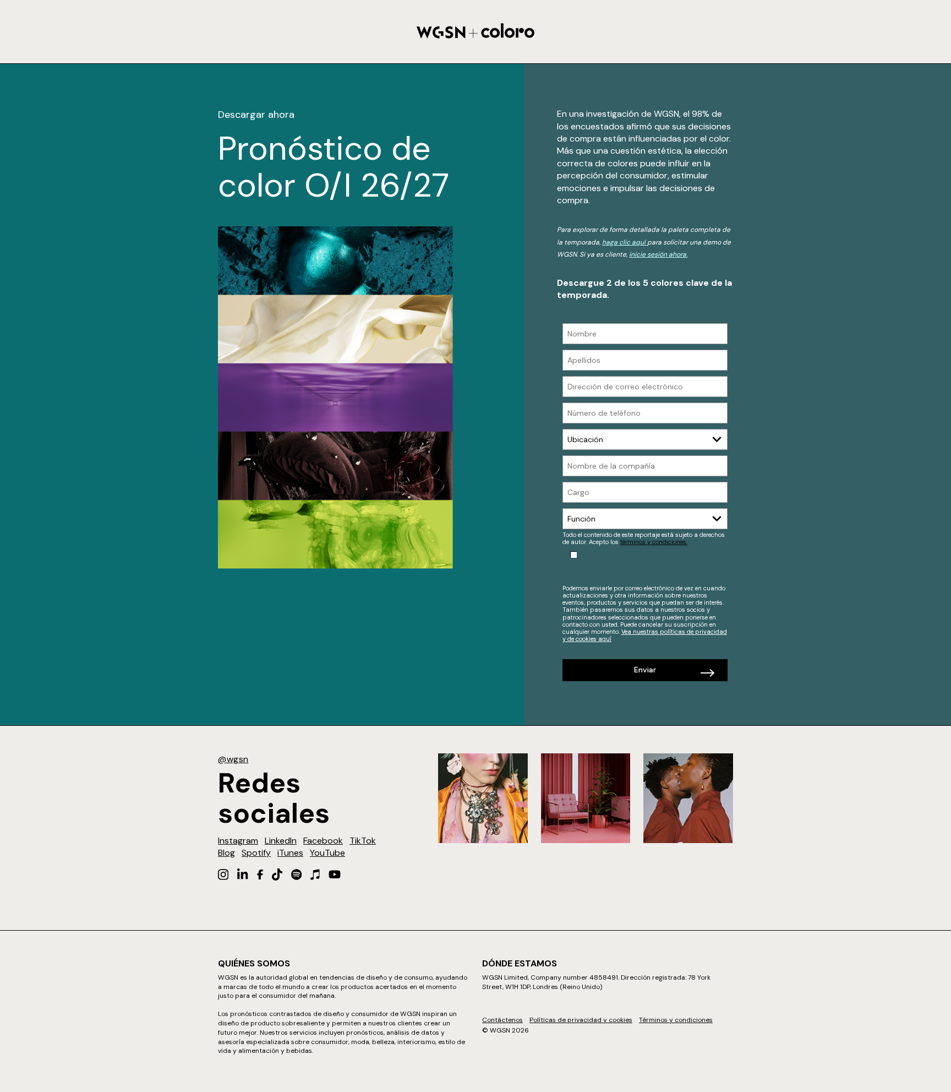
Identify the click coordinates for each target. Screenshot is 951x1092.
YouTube (327, 853)
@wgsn (233, 759)
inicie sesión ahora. (658, 254)
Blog (226, 853)
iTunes (290, 853)
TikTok (362, 840)
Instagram (238, 840)
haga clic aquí (624, 242)
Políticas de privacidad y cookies (580, 1019)
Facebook (323, 840)
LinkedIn (281, 840)
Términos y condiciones (676, 1019)
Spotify (256, 853)
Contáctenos (502, 1019)
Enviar (645, 670)
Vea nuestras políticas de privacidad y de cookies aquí (644, 635)
